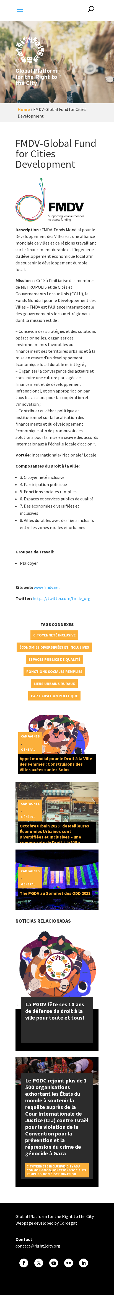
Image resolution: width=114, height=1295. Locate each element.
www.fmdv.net (47, 587)
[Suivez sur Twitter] (38, 1263)
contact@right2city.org (37, 1246)
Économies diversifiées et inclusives (54, 647)
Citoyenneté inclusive (54, 635)
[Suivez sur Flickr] (68, 1263)
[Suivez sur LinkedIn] (83, 1263)
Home (24, 109)
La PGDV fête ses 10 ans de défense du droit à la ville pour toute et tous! (54, 1011)
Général (28, 749)
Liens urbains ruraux (54, 683)
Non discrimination (59, 1174)
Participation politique (54, 695)
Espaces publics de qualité (54, 659)
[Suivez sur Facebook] (23, 1263)
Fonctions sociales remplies (54, 671)
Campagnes (30, 736)
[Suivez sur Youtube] (53, 1263)
